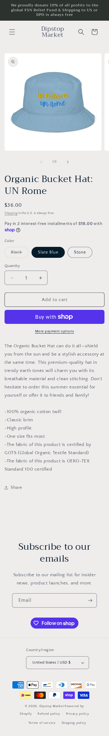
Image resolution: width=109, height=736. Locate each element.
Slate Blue (48, 252)
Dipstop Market (51, 706)
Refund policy (49, 714)
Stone (80, 252)
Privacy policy (77, 714)
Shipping (11, 213)
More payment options (54, 331)
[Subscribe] (90, 600)
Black (19, 254)
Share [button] (16, 487)
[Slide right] (67, 162)
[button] (12, 32)
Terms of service (42, 723)
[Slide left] (41, 162)
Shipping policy (74, 723)
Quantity (12, 266)
